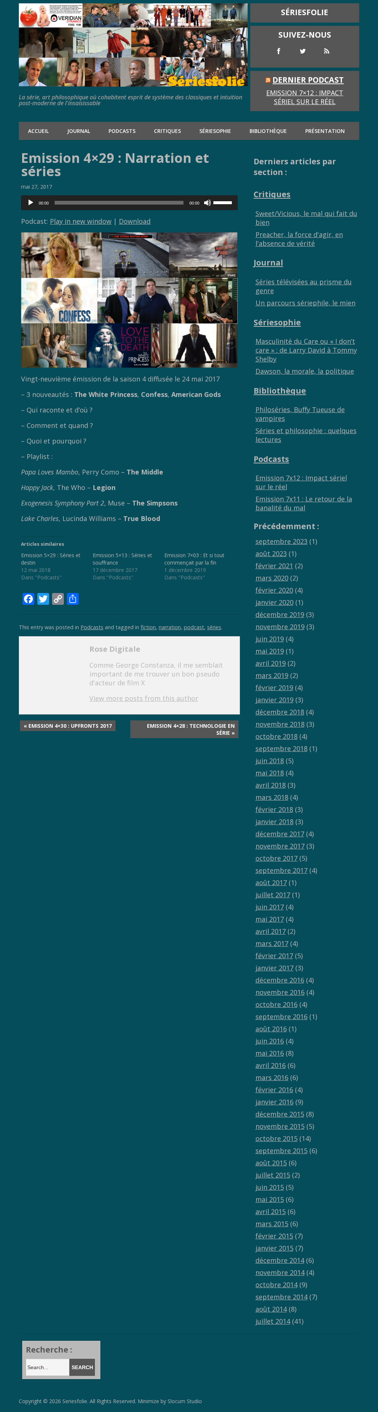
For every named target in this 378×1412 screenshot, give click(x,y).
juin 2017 (269, 906)
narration (170, 627)
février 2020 (274, 590)
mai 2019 (269, 651)
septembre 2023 (281, 541)
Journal (78, 130)
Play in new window (80, 221)
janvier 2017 (274, 967)
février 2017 (274, 955)
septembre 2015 (281, 1150)
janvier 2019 (274, 699)
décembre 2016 (279, 980)
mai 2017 (269, 919)
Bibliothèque (268, 130)
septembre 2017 (281, 870)
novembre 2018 (280, 724)
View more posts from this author (143, 698)
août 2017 (271, 882)
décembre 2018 (279, 711)
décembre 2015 (279, 1114)
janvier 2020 (274, 602)
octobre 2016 (276, 1004)
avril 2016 (270, 1065)
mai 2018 (269, 772)
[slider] (223, 202)
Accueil (38, 130)
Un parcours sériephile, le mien (305, 302)
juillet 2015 (272, 1175)
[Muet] (207, 202)
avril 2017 (270, 931)
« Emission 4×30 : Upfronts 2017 (68, 725)
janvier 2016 (274, 1101)
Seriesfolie (74, 1401)
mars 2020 (271, 577)
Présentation (325, 130)
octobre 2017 (276, 858)
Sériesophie (215, 130)
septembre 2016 (281, 1016)
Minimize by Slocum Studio (170, 1401)
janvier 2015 (274, 1248)
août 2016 (271, 1028)
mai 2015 (269, 1199)
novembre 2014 (280, 1272)
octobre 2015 (276, 1138)
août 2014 (271, 1309)
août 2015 (271, 1162)
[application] (129, 202)
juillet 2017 (272, 894)
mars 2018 (271, 797)
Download (135, 221)
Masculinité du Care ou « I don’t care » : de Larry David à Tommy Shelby (306, 350)
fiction (148, 627)
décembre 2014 (279, 1260)
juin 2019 (269, 638)
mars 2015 (271, 1223)
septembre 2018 (281, 748)
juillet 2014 (272, 1321)
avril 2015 (270, 1211)
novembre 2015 (280, 1126)
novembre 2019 (280, 626)
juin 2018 (269, 760)
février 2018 (274, 809)
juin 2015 (269, 1187)
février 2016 (274, 1089)
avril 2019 (270, 663)
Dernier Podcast (308, 79)
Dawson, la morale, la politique (304, 371)
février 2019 (274, 687)
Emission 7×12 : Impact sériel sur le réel (304, 97)
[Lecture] (30, 202)
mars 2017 (271, 943)
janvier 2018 (274, 821)
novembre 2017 (280, 846)
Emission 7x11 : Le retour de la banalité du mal (303, 503)
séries (214, 627)
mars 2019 (271, 675)
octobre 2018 (276, 736)
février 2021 (274, 565)
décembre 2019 (279, 614)
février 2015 (274, 1235)
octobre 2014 (276, 1284)
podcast (194, 627)
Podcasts (122, 130)
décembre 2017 (279, 833)
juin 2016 (269, 1040)
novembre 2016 (280, 992)
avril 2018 (270, 785)
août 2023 (271, 553)
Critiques (167, 130)
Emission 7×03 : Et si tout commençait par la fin (194, 559)
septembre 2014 (281, 1296)
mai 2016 (269, 1053)
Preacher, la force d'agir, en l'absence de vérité (299, 239)
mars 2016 (271, 1077)
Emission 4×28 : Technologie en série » (191, 729)
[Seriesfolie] (133, 83)
